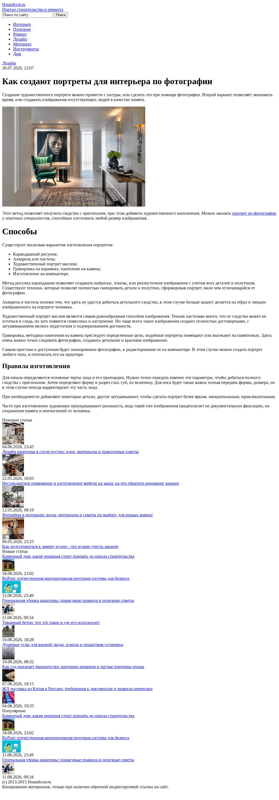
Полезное (22, 29)
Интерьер (22, 24)
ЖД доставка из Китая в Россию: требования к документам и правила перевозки (77, 688)
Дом (17, 53)
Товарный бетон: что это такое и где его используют (51, 622)
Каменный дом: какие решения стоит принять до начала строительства (68, 556)
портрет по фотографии (254, 213)
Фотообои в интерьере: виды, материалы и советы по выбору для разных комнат (77, 515)
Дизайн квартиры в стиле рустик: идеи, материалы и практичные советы (70, 451)
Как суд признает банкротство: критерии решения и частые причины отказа (73, 666)
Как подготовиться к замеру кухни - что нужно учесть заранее (60, 546)
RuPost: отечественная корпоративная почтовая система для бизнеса (65, 578)
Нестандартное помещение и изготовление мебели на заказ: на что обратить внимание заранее (90, 483)
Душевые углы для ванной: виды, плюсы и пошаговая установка (62, 644)
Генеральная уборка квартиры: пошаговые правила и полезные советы (68, 600)
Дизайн (20, 39)
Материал (22, 44)
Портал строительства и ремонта (32, 7)
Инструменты (26, 49)
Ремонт (20, 34)
